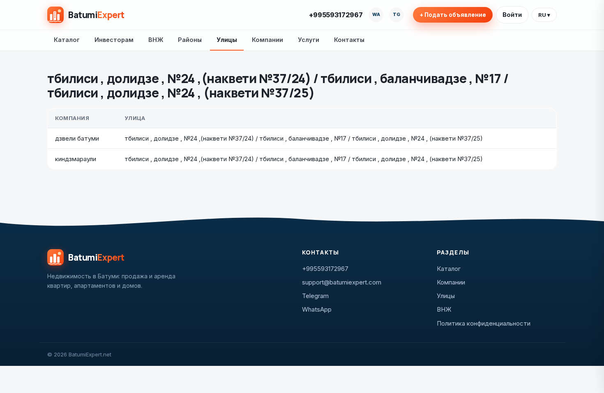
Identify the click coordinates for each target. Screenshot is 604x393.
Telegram (315, 296)
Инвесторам (114, 39)
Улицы (227, 39)
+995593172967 (336, 15)
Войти (512, 14)
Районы (190, 39)
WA (376, 14)
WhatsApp (317, 309)
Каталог (67, 39)
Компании (267, 39)
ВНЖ (155, 39)
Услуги (308, 39)
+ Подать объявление (453, 15)
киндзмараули (75, 159)
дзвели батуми (77, 138)
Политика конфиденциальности (483, 323)
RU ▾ (544, 15)
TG (396, 14)
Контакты (349, 39)
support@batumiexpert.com (341, 282)
